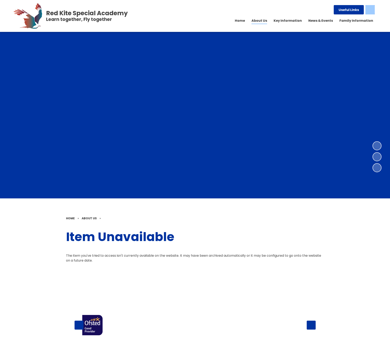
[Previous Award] (79, 325)
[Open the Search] (370, 9)
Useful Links (349, 10)
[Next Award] (311, 325)
